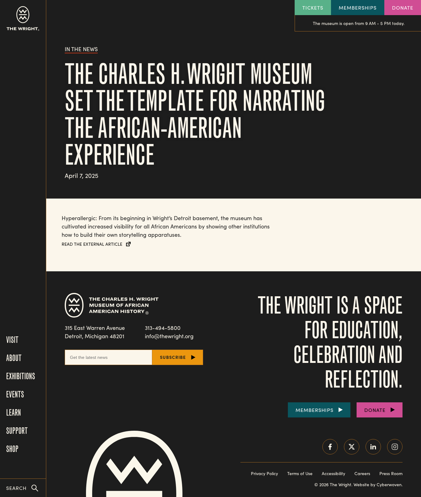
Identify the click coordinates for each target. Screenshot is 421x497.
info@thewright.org (169, 336)
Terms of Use (300, 473)
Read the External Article (92, 244)
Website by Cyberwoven (378, 484)
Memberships (358, 7)
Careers (362, 473)
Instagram (395, 446)
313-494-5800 (163, 327)
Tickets (312, 7)
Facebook (330, 446)
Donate (402, 7)
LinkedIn (373, 446)
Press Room (391, 473)
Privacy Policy (264, 473)
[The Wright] (23, 18)
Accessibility (333, 473)
